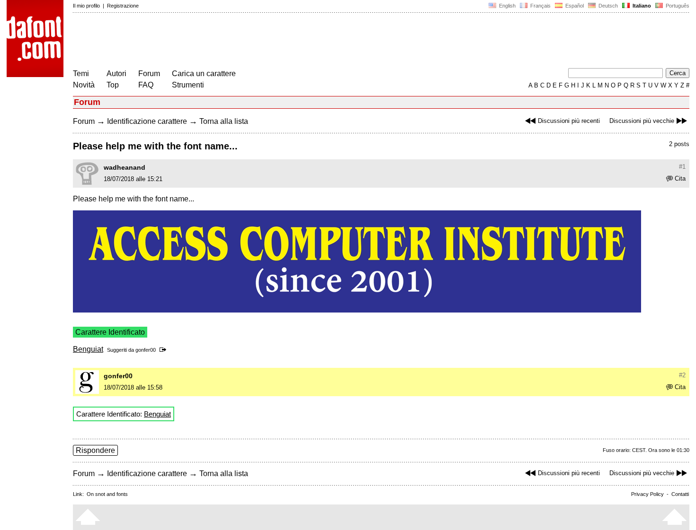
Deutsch (607, 6)
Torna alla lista (223, 121)
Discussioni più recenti (569, 120)
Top (113, 85)
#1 (682, 166)
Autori (116, 74)
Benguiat (88, 349)
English (506, 6)
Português (676, 6)
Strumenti (188, 85)
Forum (149, 74)
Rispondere (95, 450)
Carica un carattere (204, 74)
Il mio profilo (86, 6)
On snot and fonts (107, 494)
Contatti (680, 494)
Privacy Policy (647, 494)
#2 (682, 375)
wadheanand (124, 167)
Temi (81, 74)
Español (573, 6)
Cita (680, 178)
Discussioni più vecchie (641, 120)
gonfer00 (145, 350)
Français (539, 6)
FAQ (145, 85)
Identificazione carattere (147, 121)
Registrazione (123, 6)
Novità (84, 85)
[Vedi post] (164, 350)
